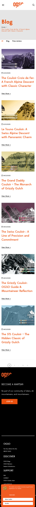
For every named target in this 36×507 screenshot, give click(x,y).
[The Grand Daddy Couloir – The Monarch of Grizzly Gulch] (18, 162)
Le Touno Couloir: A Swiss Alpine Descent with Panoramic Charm (17, 133)
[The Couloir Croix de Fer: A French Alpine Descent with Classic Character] (18, 59)
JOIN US (9, 401)
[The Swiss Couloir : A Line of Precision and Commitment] (18, 213)
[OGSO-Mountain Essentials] (18, 5)
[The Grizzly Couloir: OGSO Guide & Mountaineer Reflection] (18, 264)
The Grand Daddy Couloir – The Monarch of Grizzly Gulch (17, 184)
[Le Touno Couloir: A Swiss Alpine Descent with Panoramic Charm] (18, 110)
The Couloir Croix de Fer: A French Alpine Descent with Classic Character (18, 82)
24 (23, 365)
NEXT (27, 365)
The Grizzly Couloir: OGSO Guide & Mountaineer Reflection (17, 287)
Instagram (15, 415)
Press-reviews (17, 41)
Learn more (12, 495)
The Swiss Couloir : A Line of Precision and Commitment (15, 236)
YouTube (19, 415)
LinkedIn (23, 415)
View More (5, 94)
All (2, 41)
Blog (7, 41)
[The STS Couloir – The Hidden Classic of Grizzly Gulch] (18, 315)
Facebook (12, 415)
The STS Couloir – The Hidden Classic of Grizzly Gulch (15, 338)
